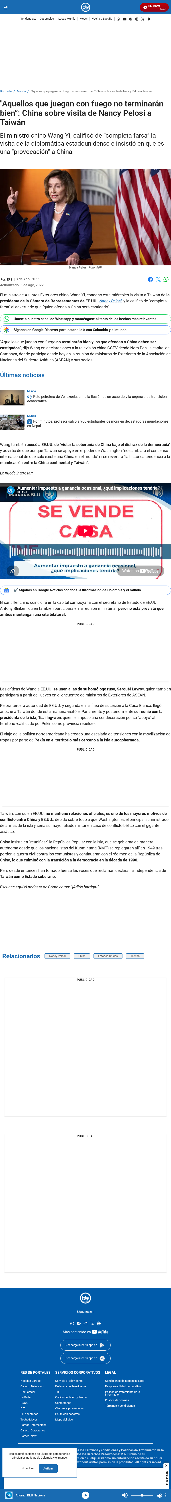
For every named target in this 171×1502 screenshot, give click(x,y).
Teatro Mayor (28, 1419)
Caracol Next (28, 1436)
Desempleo (46, 18)
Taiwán (135, 956)
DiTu (23, 1408)
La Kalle (25, 1397)
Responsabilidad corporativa (123, 1386)
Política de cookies (117, 1400)
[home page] (85, 7)
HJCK (24, 1403)
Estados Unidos (108, 956)
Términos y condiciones (120, 1405)
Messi (84, 18)
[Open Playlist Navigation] (166, 1495)
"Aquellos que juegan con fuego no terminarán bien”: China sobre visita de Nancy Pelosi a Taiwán (91, 91)
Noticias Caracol (30, 1381)
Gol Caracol (27, 1392)
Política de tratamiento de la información (122, 1393)
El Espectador (29, 1414)
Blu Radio (6, 91)
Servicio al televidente (69, 1381)
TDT (58, 1392)
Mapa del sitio (64, 1419)
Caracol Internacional (33, 1425)
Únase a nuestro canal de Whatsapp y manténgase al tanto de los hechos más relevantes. (85, 319)
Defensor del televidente (70, 1386)
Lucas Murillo (66, 18)
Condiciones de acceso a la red (124, 1381)
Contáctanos (63, 1403)
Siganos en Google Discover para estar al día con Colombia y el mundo (70, 330)
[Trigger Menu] (6, 7)
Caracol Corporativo (32, 1430)
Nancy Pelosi (57, 956)
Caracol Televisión (31, 1386)
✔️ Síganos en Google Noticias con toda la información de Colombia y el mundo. (78, 590)
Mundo (21, 91)
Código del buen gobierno (71, 1397)
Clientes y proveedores (69, 1408)
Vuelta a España (102, 18)
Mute (125, 1495)
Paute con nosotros (67, 1414)
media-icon (85, 1495)
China (82, 956)
